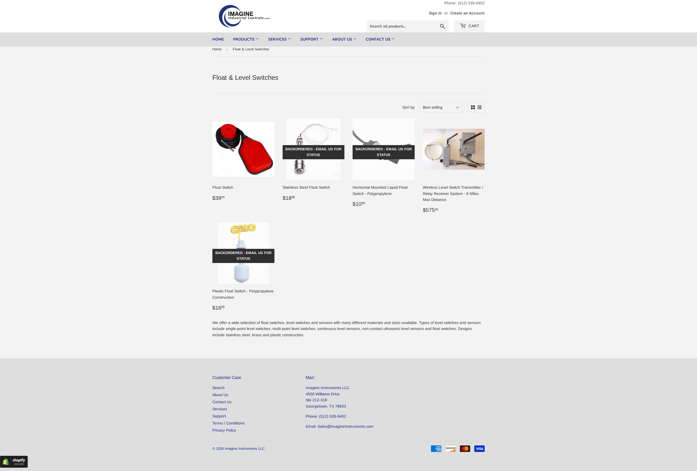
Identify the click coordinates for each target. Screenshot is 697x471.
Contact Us (379, 39)
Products (244, 39)
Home (218, 39)
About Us (342, 39)
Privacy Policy (224, 430)
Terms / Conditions (228, 423)
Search (218, 388)
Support (310, 39)
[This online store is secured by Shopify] (14, 466)
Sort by (408, 107)
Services (278, 39)
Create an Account (467, 13)
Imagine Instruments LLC (245, 448)
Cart (473, 26)
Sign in (435, 13)
